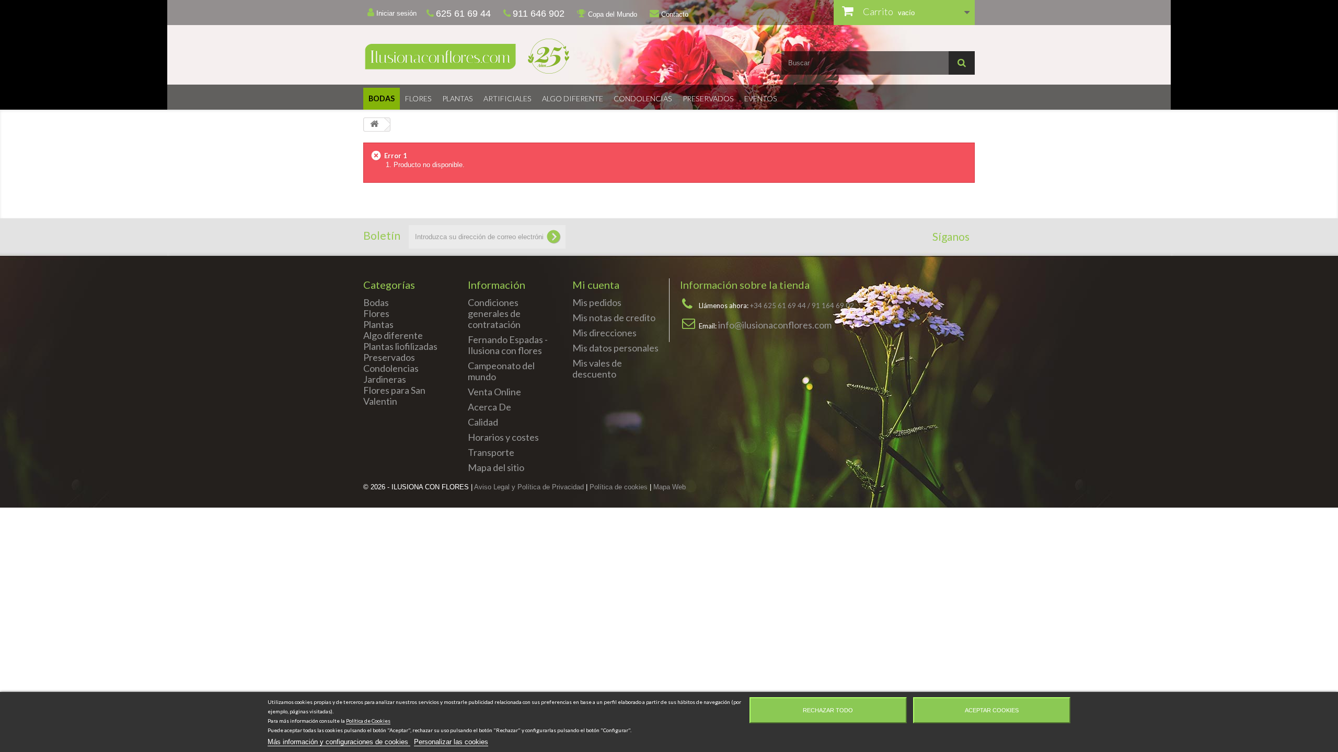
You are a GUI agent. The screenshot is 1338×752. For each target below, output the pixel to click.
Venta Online (494, 391)
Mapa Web (669, 487)
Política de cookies (619, 487)
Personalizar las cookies (451, 742)
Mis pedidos (596, 302)
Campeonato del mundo (501, 371)
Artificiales (507, 98)
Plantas (457, 98)
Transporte (491, 452)
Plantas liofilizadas (400, 346)
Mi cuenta (595, 284)
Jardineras (384, 379)
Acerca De (489, 407)
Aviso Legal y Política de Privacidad (529, 487)
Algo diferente (572, 98)
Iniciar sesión (395, 13)
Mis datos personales (615, 348)
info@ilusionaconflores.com (775, 325)
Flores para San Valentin (394, 395)
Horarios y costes (503, 437)
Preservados (708, 98)
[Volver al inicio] (374, 124)
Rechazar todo (828, 710)
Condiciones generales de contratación (494, 313)
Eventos (760, 98)
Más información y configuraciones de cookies (339, 742)
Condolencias (643, 98)
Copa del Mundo (611, 14)
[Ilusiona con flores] (512, 56)
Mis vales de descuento (597, 368)
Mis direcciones (604, 332)
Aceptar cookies (992, 710)
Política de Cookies (368, 721)
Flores (418, 98)
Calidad (483, 422)
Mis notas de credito (613, 317)
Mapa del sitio (496, 467)
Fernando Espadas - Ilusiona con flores (508, 345)
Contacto (673, 14)
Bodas (381, 98)
